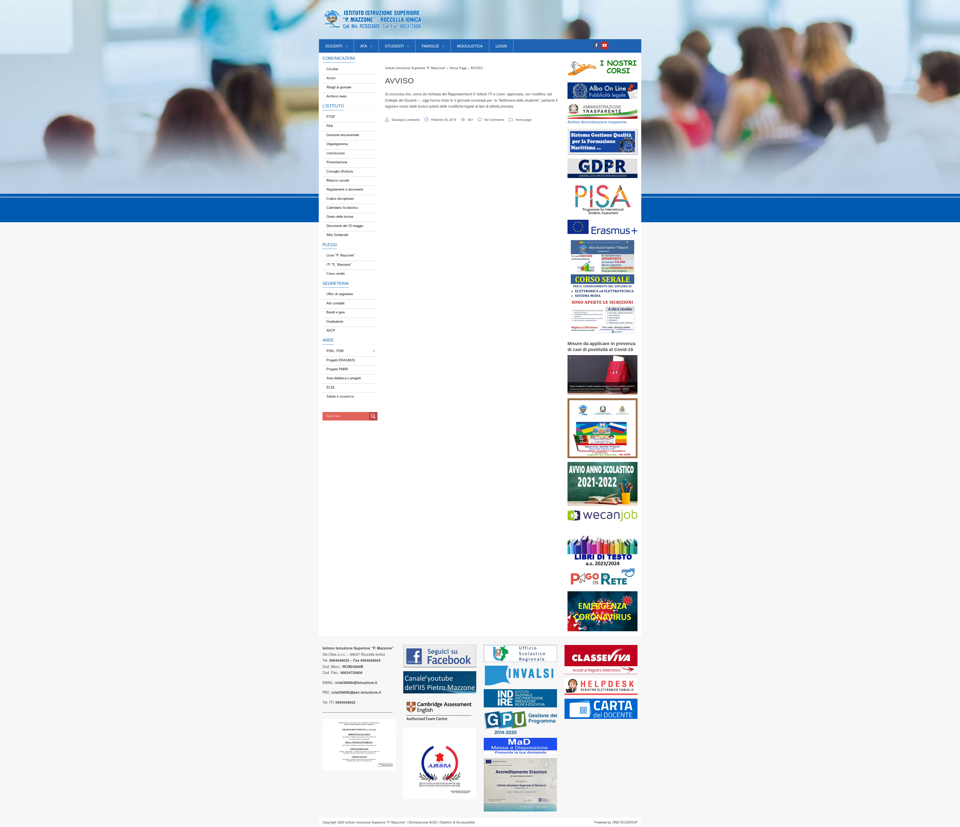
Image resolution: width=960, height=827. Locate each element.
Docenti (333, 45)
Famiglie (430, 45)
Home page (524, 119)
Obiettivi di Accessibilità (457, 822)
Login (501, 45)
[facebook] (596, 45)
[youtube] (604, 45)
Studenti (394, 45)
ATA (363, 45)
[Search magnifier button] (373, 416)
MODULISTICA (470, 45)
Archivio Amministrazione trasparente (597, 121)
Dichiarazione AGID (422, 822)
